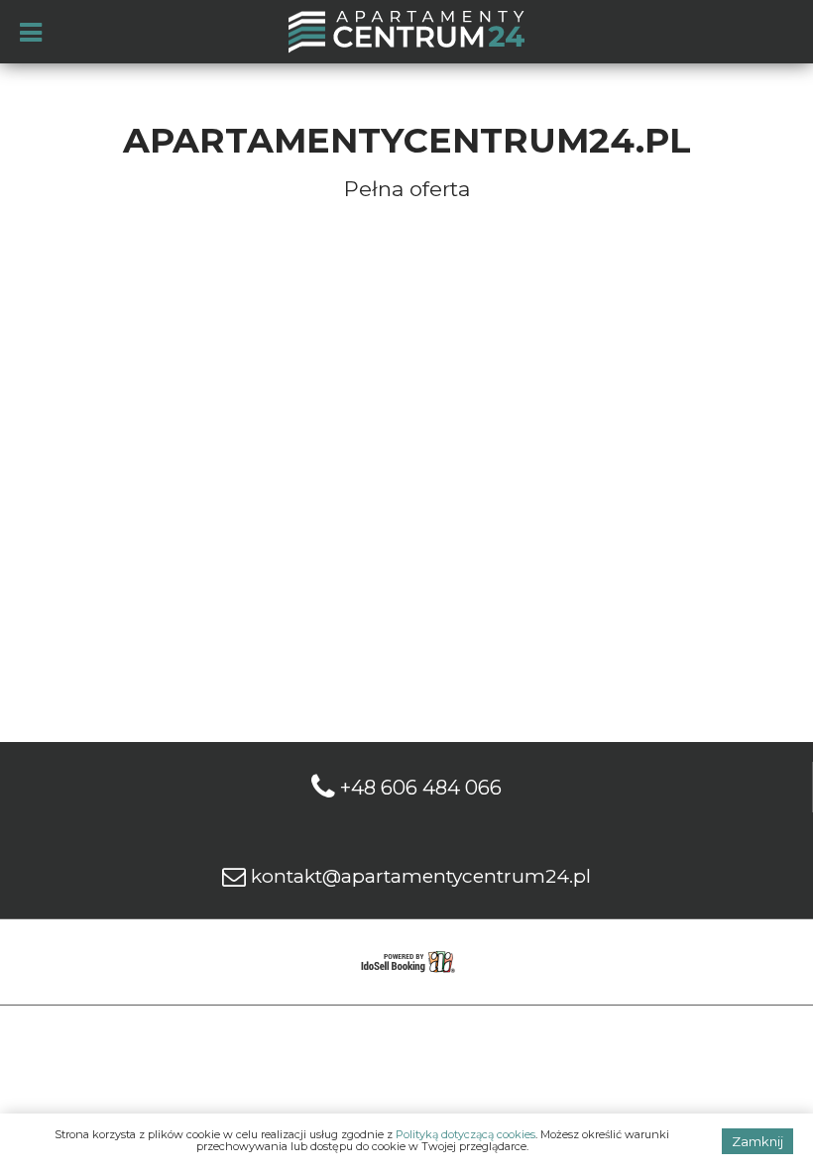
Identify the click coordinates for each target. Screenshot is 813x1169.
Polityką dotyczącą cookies (465, 1134)
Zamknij (757, 1141)
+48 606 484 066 (421, 787)
